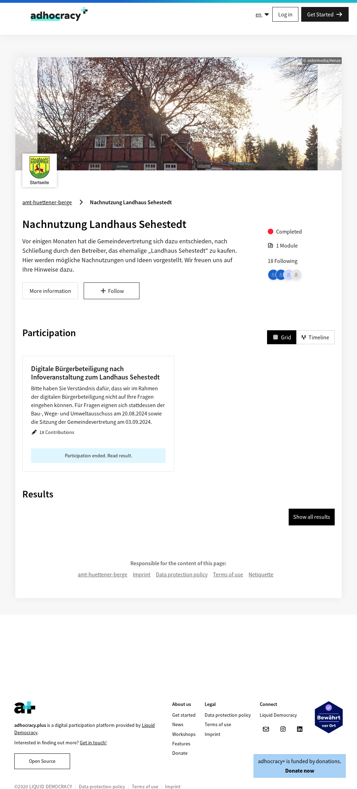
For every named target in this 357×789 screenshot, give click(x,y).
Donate (180, 753)
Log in (285, 14)
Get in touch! (93, 742)
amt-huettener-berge (102, 574)
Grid (286, 337)
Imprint (141, 574)
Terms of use (228, 574)
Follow (116, 290)
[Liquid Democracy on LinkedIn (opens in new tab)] (299, 729)
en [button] (259, 14)
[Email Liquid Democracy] (266, 729)
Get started (184, 715)
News (177, 724)
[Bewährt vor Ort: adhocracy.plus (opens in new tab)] (329, 717)
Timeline (319, 337)
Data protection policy (181, 574)
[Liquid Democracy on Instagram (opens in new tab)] (282, 729)
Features (181, 743)
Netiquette (261, 574)
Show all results (311, 516)
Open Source (42, 761)
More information (50, 290)
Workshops (184, 734)
